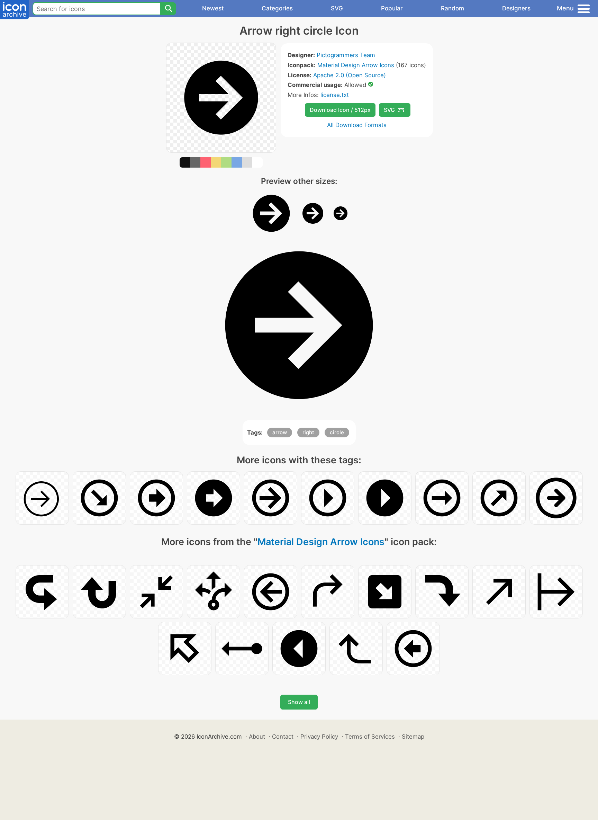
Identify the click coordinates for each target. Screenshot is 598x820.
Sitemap (413, 736)
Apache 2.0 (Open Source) (349, 75)
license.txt (334, 94)
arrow (279, 432)
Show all (299, 701)
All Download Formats (357, 125)
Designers (516, 8)
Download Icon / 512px (340, 109)
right (308, 432)
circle (337, 432)
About (257, 736)
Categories (277, 8)
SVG (337, 8)
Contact (282, 736)
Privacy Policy (319, 736)
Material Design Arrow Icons (355, 65)
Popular (392, 8)
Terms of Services (370, 736)
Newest (213, 8)
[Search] (168, 8)
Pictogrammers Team (346, 55)
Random (452, 8)
